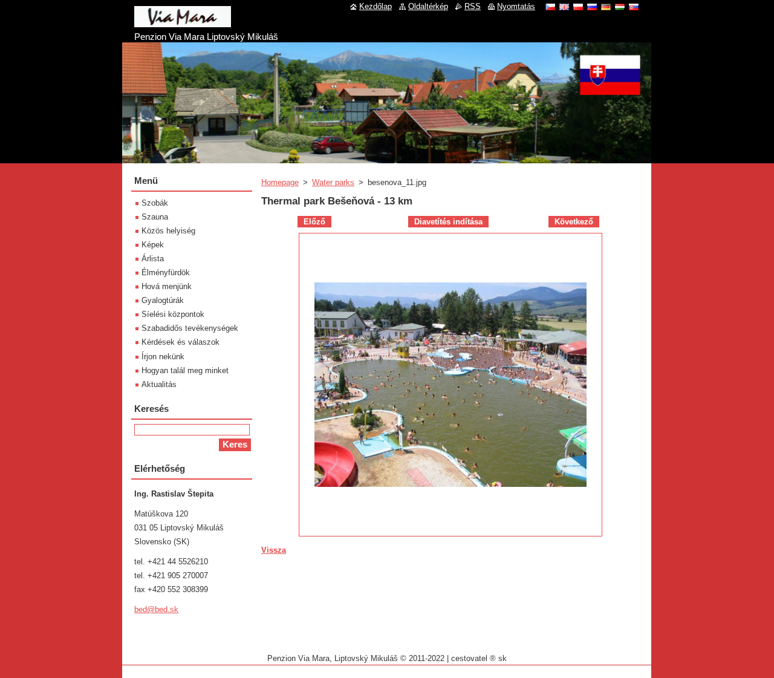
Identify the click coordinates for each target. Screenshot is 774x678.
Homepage (280, 182)
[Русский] (592, 6)
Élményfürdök (165, 272)
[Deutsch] (606, 6)
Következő (573, 221)
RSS (472, 6)
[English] (564, 6)
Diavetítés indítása (448, 221)
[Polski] (578, 6)
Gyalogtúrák (162, 300)
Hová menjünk (166, 286)
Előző (314, 221)
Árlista (152, 258)
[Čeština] (550, 6)
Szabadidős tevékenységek (189, 328)
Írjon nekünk (162, 356)
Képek (152, 244)
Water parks (333, 182)
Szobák (154, 202)
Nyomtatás (516, 6)
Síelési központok (172, 314)
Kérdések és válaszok (180, 342)
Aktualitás (159, 384)
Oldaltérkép (428, 6)
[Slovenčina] (634, 6)
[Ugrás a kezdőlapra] (182, 22)
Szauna (154, 216)
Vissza (273, 550)
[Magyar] (620, 6)
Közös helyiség (168, 230)
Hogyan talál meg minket (185, 370)
